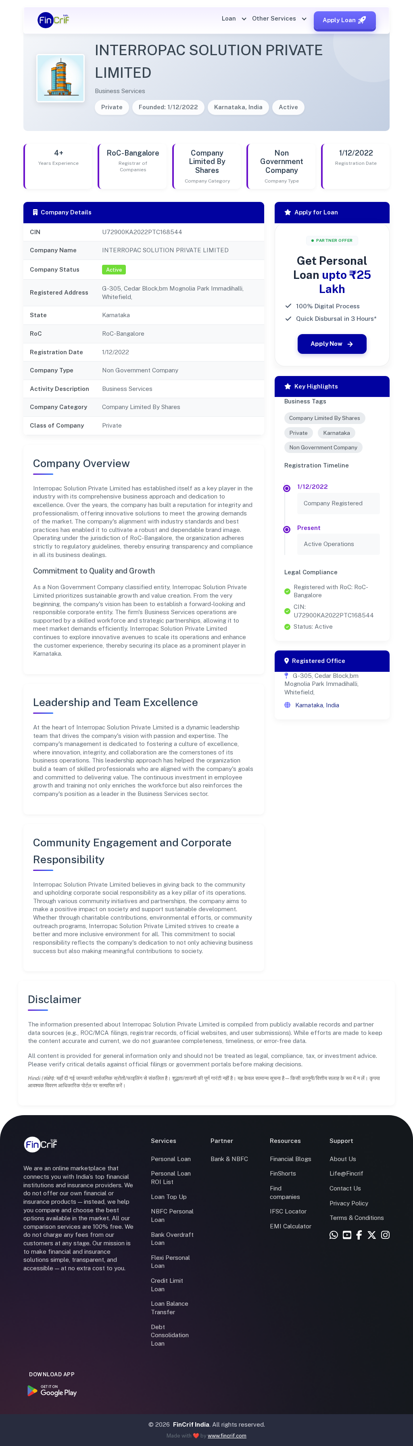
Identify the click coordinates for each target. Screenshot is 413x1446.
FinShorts (283, 1173)
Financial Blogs (290, 1158)
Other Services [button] (275, 18)
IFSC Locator (288, 1211)
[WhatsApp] (334, 1235)
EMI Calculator (290, 1226)
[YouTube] (347, 1235)
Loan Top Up (169, 1196)
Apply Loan (339, 20)
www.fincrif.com (227, 1436)
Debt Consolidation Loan (170, 1335)
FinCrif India (191, 1424)
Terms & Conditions (357, 1217)
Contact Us (345, 1188)
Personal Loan (171, 1158)
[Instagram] (385, 1235)
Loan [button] (230, 18)
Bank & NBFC (229, 1158)
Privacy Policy (349, 1203)
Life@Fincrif (346, 1173)
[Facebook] (359, 1235)
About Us (343, 1158)
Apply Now (326, 343)
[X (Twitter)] (371, 1235)
